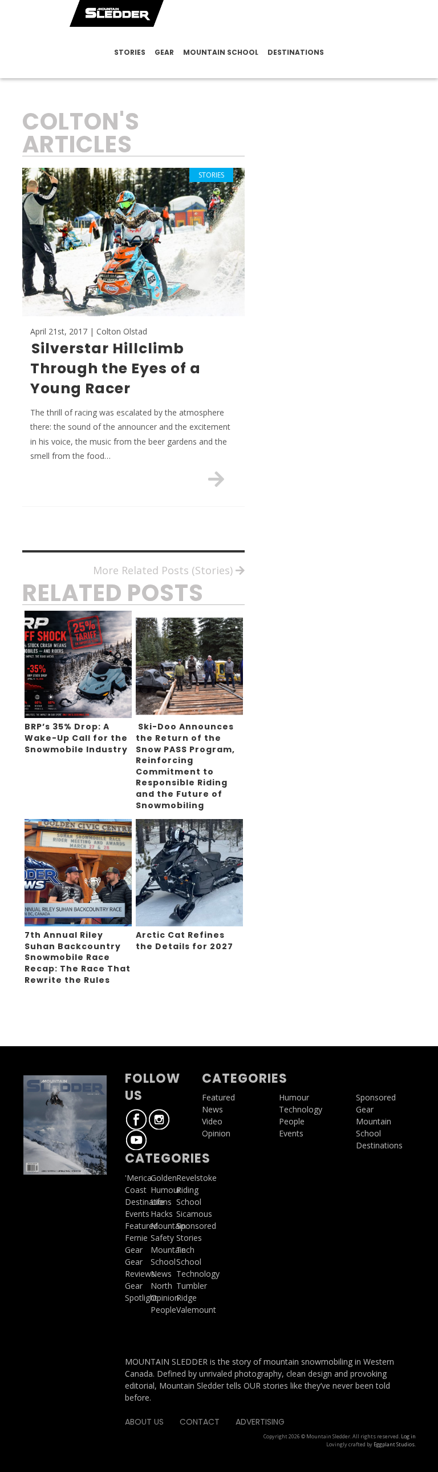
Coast (136, 1189)
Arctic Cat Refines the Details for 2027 (184, 940)
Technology (300, 1109)
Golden (164, 1177)
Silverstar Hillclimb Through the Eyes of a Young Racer (115, 368)
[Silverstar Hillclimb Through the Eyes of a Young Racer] (216, 479)
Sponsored (376, 1097)
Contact (200, 1421)
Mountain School (220, 52)
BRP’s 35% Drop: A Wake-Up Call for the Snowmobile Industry (76, 738)
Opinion (165, 1297)
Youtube (136, 1140)
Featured (141, 1225)
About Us (144, 1421)
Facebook (136, 1119)
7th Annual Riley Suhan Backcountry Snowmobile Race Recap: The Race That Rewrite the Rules (78, 957)
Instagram (159, 1119)
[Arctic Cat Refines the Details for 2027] (189, 872)
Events (137, 1213)
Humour (166, 1189)
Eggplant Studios (394, 1444)
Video (212, 1121)
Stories (129, 52)
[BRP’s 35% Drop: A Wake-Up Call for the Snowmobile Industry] (78, 664)
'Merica (138, 1177)
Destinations (295, 52)
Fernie (136, 1237)
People (163, 1309)
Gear (164, 52)
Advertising (260, 1421)
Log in (408, 1436)
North (161, 1285)
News (161, 1273)
